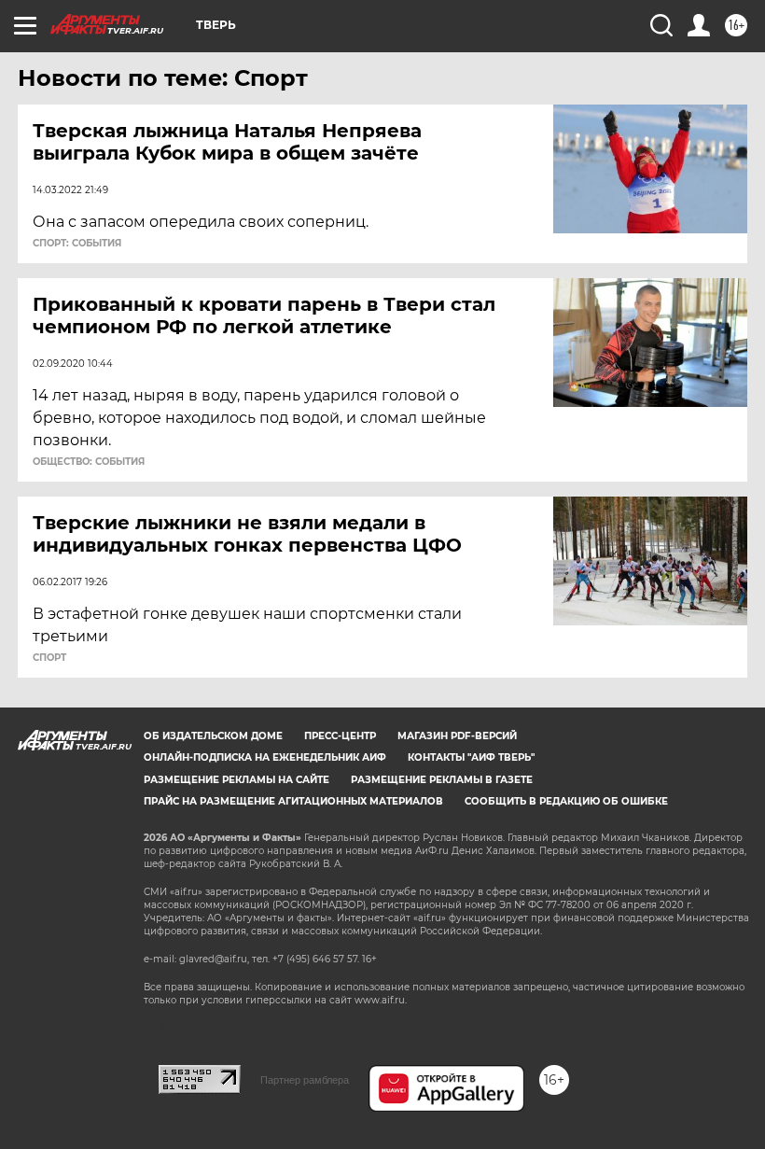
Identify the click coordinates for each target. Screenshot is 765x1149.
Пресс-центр (340, 736)
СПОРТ (49, 658)
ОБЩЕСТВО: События (89, 462)
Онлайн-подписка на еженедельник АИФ (265, 757)
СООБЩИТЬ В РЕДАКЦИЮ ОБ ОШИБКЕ (566, 801)
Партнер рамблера (304, 1080)
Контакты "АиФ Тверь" (471, 757)
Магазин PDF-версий (457, 736)
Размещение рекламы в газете (442, 780)
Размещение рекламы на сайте (236, 780)
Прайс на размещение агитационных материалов (293, 801)
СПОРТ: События (77, 243)
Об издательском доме (213, 736)
